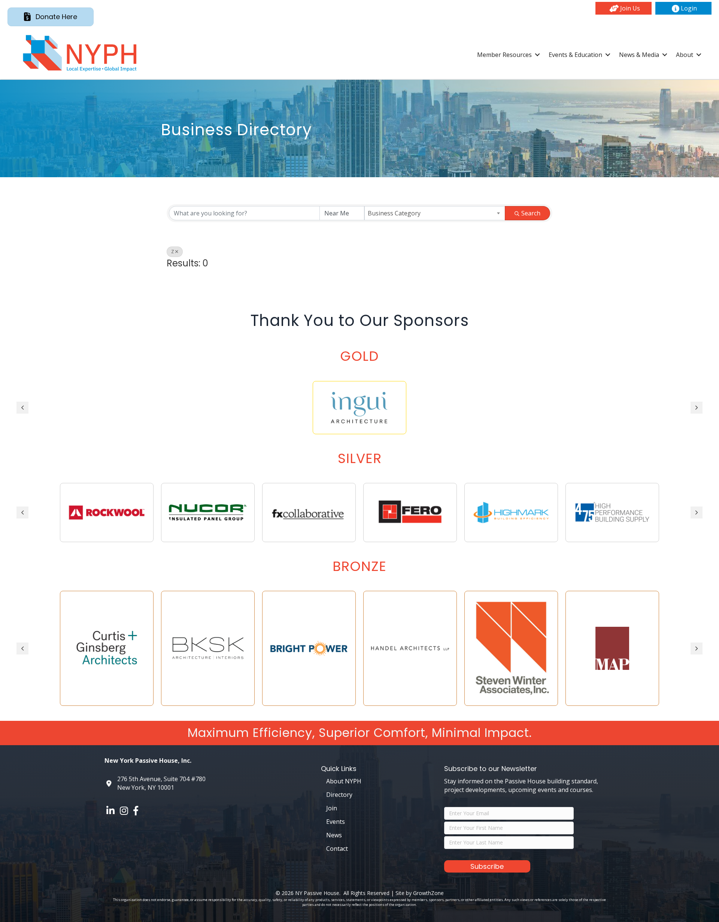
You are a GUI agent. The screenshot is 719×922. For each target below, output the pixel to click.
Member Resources (504, 55)
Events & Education (575, 55)
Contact (337, 848)
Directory (339, 794)
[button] (623, 8)
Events (335, 821)
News (334, 835)
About (684, 55)
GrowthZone (428, 893)
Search (530, 213)
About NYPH (343, 781)
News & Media (639, 55)
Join (331, 808)
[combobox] (435, 213)
